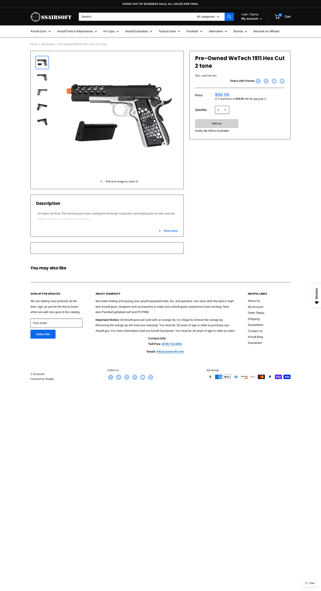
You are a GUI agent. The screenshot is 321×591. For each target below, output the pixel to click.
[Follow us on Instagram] (126, 377)
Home (34, 44)
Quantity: (201, 109)
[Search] (229, 17)
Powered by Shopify (42, 378)
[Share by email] (282, 81)
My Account (255, 306)
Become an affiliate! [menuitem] (267, 31)
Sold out (216, 123)
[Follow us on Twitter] (118, 377)
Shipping (254, 318)
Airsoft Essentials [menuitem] (136, 31)
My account (250, 18)
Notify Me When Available (212, 130)
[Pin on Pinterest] (266, 81)
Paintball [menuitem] (192, 31)
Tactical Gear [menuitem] (167, 31)
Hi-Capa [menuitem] (109, 31)
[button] (250, 99)
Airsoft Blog (255, 336)
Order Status (256, 312)
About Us (254, 300)
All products (48, 44)
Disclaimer (255, 342)
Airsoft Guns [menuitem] (38, 31)
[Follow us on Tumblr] (150, 377)
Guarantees (255, 324)
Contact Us (255, 331)
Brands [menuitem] (238, 31)
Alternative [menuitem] (216, 31)
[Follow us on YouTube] (142, 377)
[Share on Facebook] (258, 81)
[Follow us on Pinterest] (134, 377)
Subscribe (43, 334)
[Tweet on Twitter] (274, 81)
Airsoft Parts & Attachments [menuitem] (75, 31)
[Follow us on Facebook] (110, 377)
